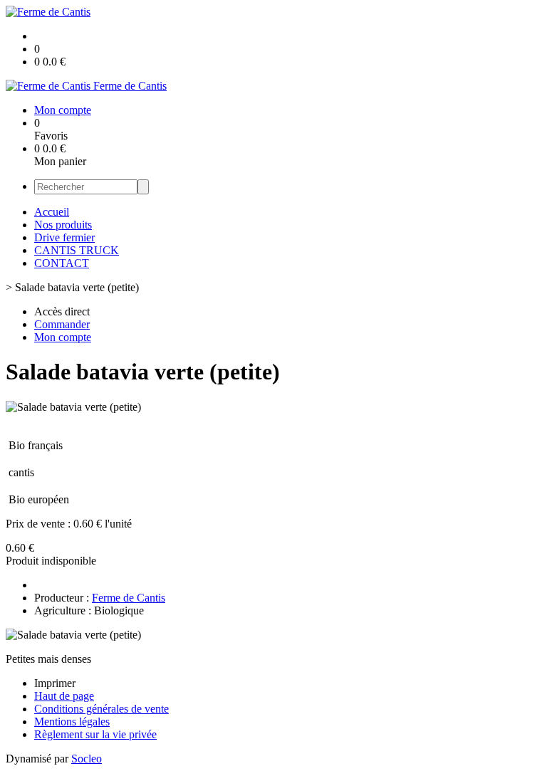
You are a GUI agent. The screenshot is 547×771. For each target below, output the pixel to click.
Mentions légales (72, 721)
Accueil (51, 212)
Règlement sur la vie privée (95, 734)
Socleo (86, 758)
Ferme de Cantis (128, 598)
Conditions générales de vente (101, 709)
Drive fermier (64, 237)
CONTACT (61, 263)
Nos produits (63, 225)
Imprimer (54, 683)
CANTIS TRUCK (76, 250)
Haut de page (64, 696)
